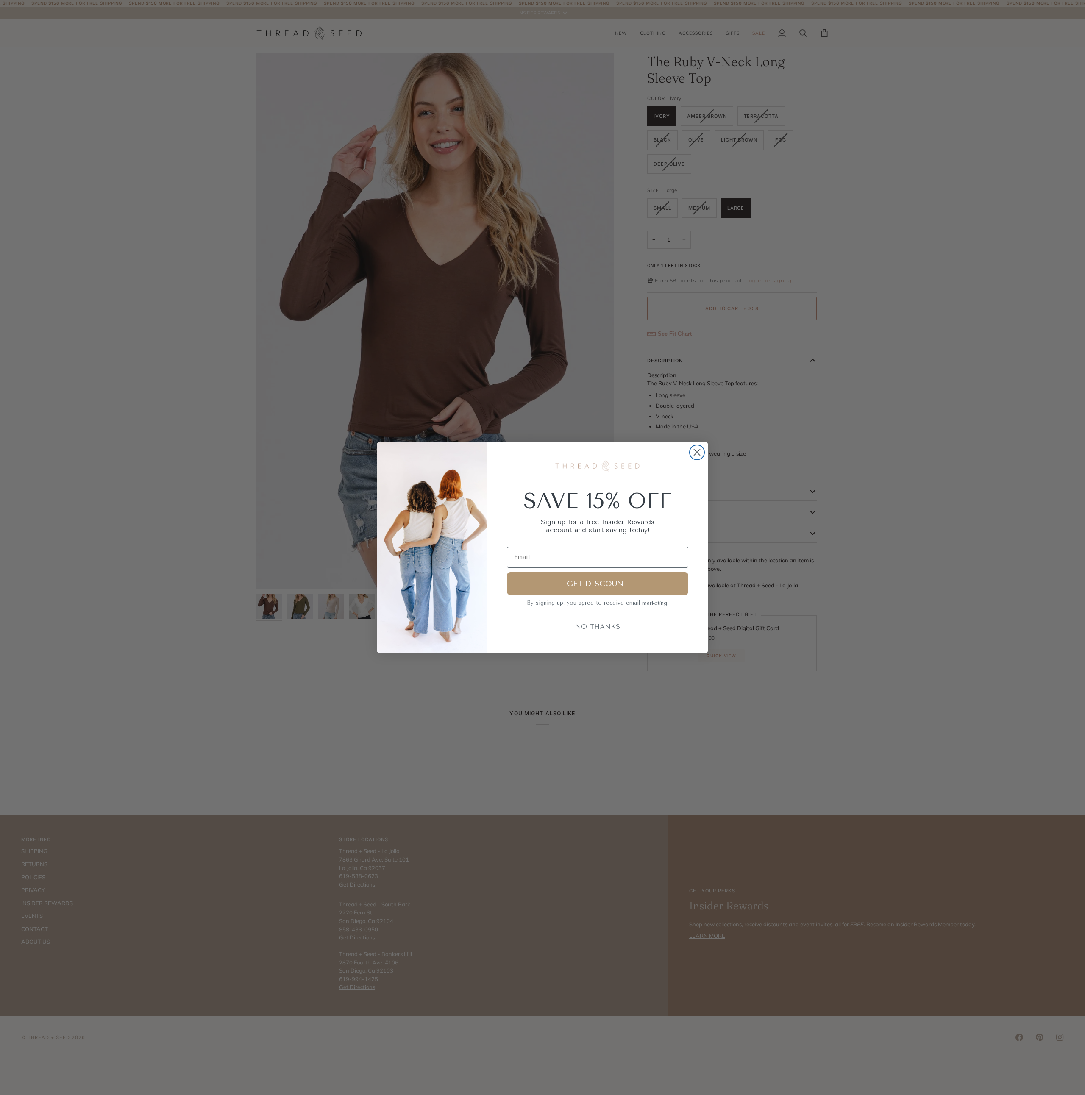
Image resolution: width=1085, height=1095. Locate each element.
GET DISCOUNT (598, 583)
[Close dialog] (697, 452)
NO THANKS (597, 627)
